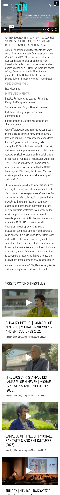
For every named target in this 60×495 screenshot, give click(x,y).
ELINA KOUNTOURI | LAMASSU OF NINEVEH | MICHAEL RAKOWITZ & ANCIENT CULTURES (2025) (29, 327)
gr (55, 5)
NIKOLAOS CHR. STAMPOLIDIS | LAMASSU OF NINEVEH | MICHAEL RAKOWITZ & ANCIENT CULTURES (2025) (29, 383)
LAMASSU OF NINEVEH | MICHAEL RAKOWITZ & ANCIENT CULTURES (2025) (29, 440)
